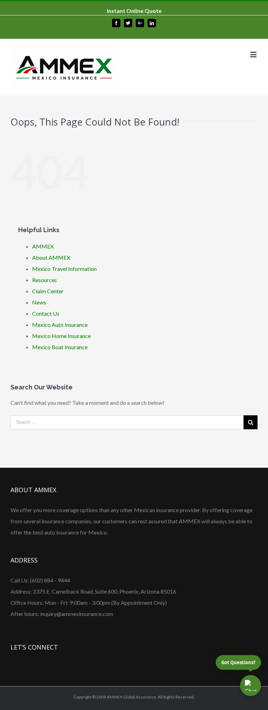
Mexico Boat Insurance (60, 347)
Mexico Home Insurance (61, 335)
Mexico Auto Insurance (60, 324)
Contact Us (45, 313)
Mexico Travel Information (64, 268)
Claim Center (48, 291)
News (39, 302)
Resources (44, 280)
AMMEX (43, 246)
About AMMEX (51, 257)
